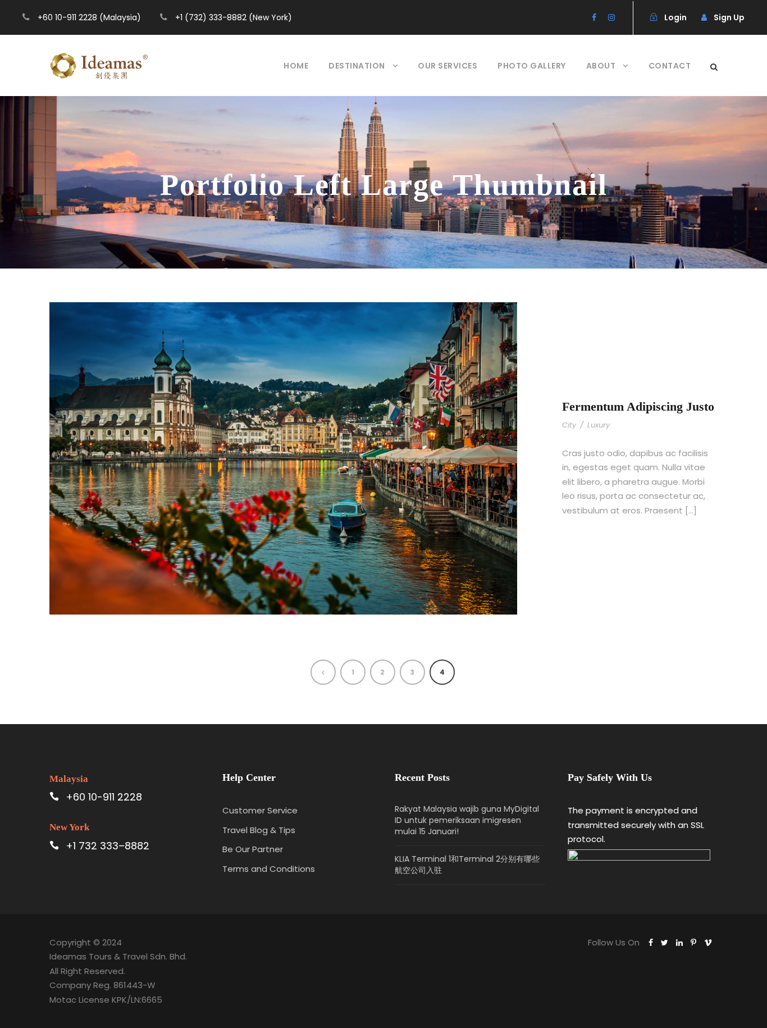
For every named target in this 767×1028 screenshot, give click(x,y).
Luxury (598, 425)
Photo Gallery (531, 65)
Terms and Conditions (268, 869)
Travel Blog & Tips (258, 830)
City (569, 425)
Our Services (447, 65)
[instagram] (611, 17)
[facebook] (594, 17)
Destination (356, 65)
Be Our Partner (252, 849)
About (601, 65)
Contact (670, 65)
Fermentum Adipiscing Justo (638, 406)
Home (296, 65)
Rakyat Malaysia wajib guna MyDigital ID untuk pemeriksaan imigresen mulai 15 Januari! (467, 820)
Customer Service (260, 810)
